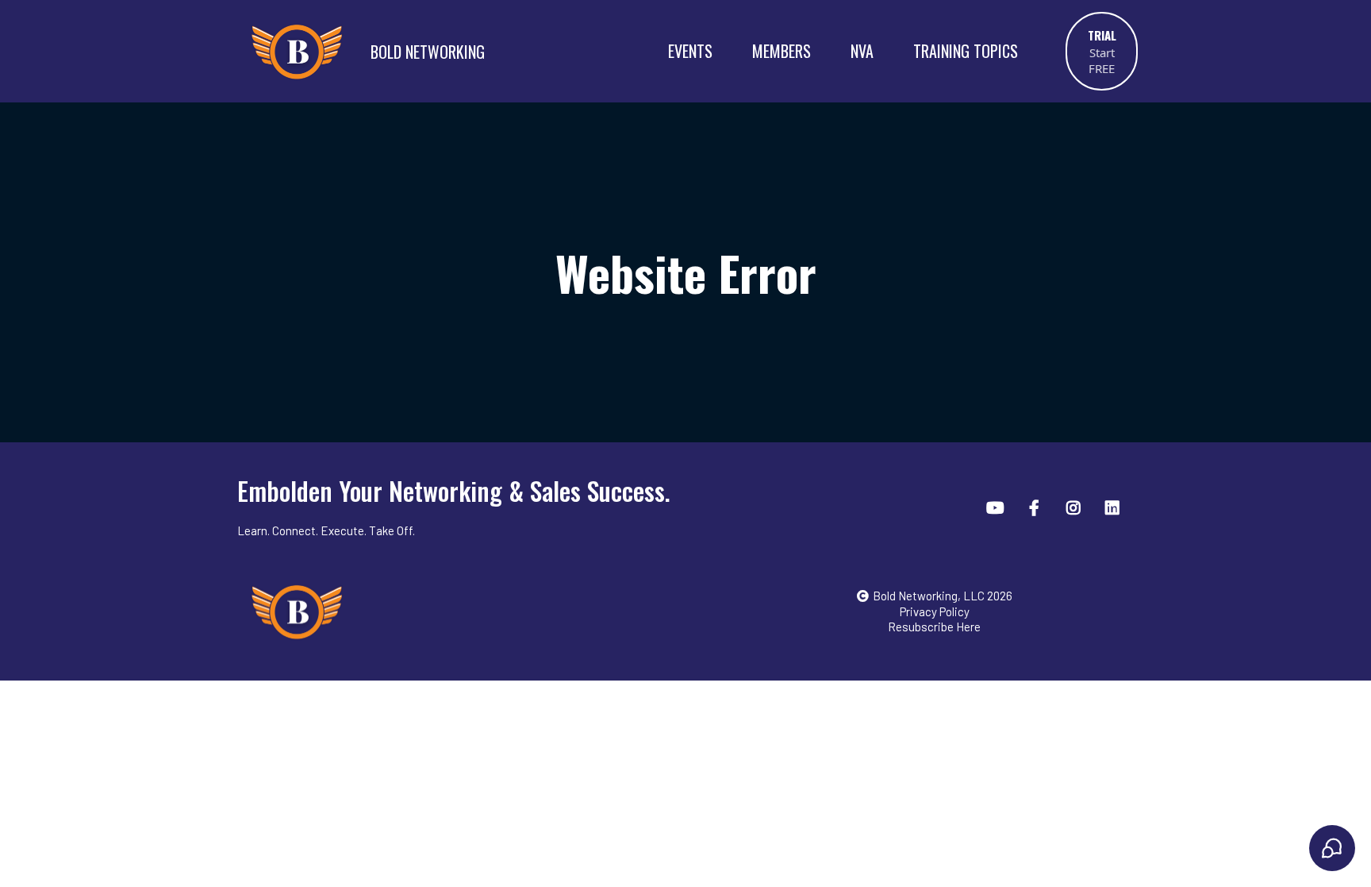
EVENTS (690, 51)
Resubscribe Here (934, 626)
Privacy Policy (935, 611)
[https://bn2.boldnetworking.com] (296, 50)
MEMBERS (781, 51)
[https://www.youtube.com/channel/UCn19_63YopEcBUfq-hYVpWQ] (997, 507)
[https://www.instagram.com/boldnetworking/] (1075, 507)
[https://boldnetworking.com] (470, 611)
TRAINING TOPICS (965, 51)
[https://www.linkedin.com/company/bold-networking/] (1114, 507)
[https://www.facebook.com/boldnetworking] (1036, 507)
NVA (862, 51)
